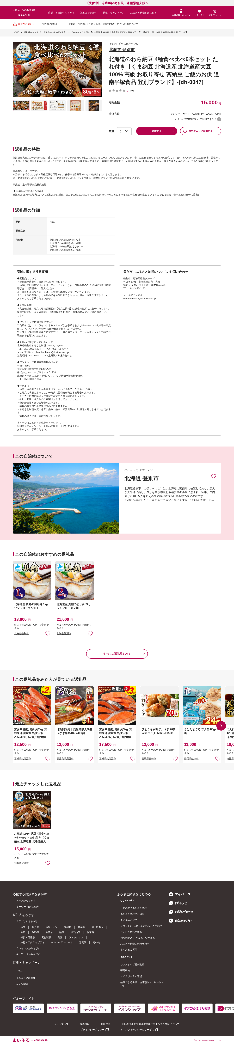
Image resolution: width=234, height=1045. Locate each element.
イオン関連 (22, 984)
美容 (60, 937)
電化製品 (46, 937)
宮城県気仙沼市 (22, 758)
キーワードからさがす (28, 906)
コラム (19, 970)
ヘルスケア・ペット (62, 942)
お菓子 (49, 932)
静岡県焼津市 (191, 758)
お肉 (23, 927)
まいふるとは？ (128, 920)
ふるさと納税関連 (25, 978)
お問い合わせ (184, 912)
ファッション (76, 937)
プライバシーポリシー (92, 1029)
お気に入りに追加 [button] (47, 633)
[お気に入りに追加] (213, 476)
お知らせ (181, 903)
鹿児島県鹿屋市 (65, 758)
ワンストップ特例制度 (132, 964)
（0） (132, 90)
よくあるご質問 (128, 949)
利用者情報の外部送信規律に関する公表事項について (150, 1024)
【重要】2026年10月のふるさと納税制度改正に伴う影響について (103, 24)
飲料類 (35, 932)
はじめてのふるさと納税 (133, 908)
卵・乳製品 (97, 927)
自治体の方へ (184, 920)
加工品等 (75, 932)
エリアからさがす (25, 900)
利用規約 (105, 1024)
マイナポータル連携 (131, 976)
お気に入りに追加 (213, 476)
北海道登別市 (21, 633)
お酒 (23, 932)
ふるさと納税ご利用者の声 (134, 943)
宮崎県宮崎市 (149, 758)
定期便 (82, 942)
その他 (96, 942)
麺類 (61, 932)
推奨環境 (84, 1024)
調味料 (90, 932)
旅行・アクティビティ (33, 942)
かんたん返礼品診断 (131, 932)
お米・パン (52, 927)
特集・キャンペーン (114, 12)
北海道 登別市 (122, 49)
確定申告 (125, 970)
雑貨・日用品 (28, 937)
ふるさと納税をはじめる (143, 12)
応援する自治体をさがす (61, 12)
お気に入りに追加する (201, 131)
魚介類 (35, 927)
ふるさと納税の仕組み (132, 914)
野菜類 (81, 927)
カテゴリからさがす (27, 921)
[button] (221, 726)
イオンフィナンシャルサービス (137, 1029)
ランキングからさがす (28, 948)
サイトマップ (61, 1024)
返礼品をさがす (88, 12)
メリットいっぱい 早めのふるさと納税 (141, 926)
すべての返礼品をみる (117, 653)
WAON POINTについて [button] (219, 119)
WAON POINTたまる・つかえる (137, 937)
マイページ (182, 894)
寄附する (157, 131)
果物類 (67, 927)
